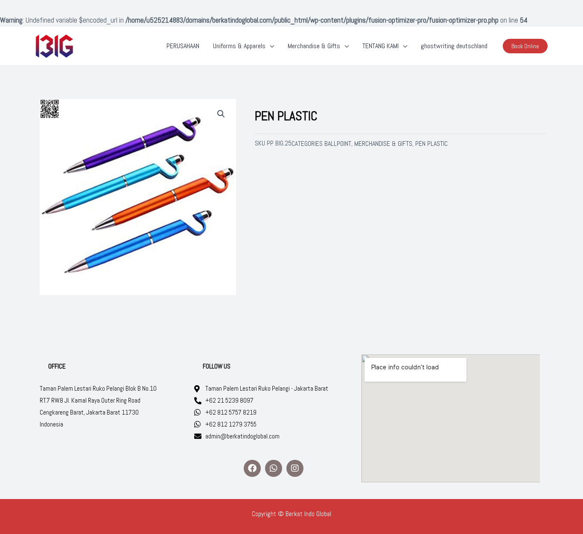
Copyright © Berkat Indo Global (291, 513)
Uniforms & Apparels (239, 45)
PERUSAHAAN (182, 45)
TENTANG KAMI (380, 45)
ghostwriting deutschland (454, 45)
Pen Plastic (431, 143)
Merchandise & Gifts (314, 45)
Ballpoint (337, 143)
